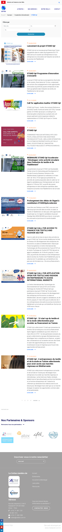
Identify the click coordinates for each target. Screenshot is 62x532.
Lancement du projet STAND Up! (41, 46)
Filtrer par (6, 22)
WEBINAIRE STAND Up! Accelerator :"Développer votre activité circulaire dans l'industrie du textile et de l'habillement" (43, 161)
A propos (20, 9)
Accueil (3, 15)
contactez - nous (41, 508)
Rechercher (31, 34)
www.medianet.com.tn (53, 528)
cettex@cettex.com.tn (18, 517)
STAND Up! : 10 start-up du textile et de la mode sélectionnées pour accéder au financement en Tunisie (43, 320)
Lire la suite (30, 61)
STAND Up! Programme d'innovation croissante (43, 74)
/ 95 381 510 (12, 513)
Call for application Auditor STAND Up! (44, 103)
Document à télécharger (39, 480)
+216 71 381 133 (16, 511)
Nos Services (32, 9)
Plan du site (35, 486)
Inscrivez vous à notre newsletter (31, 457)
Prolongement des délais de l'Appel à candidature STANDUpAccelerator (43, 202)
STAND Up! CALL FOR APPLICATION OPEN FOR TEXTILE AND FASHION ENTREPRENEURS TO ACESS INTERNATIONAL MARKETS (43, 276)
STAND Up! (32, 130)
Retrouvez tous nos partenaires (11, 424)
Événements (36, 476)
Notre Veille (45, 9)
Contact (57, 9)
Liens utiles (35, 483)
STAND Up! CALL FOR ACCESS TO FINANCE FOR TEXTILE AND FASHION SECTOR (42, 230)
